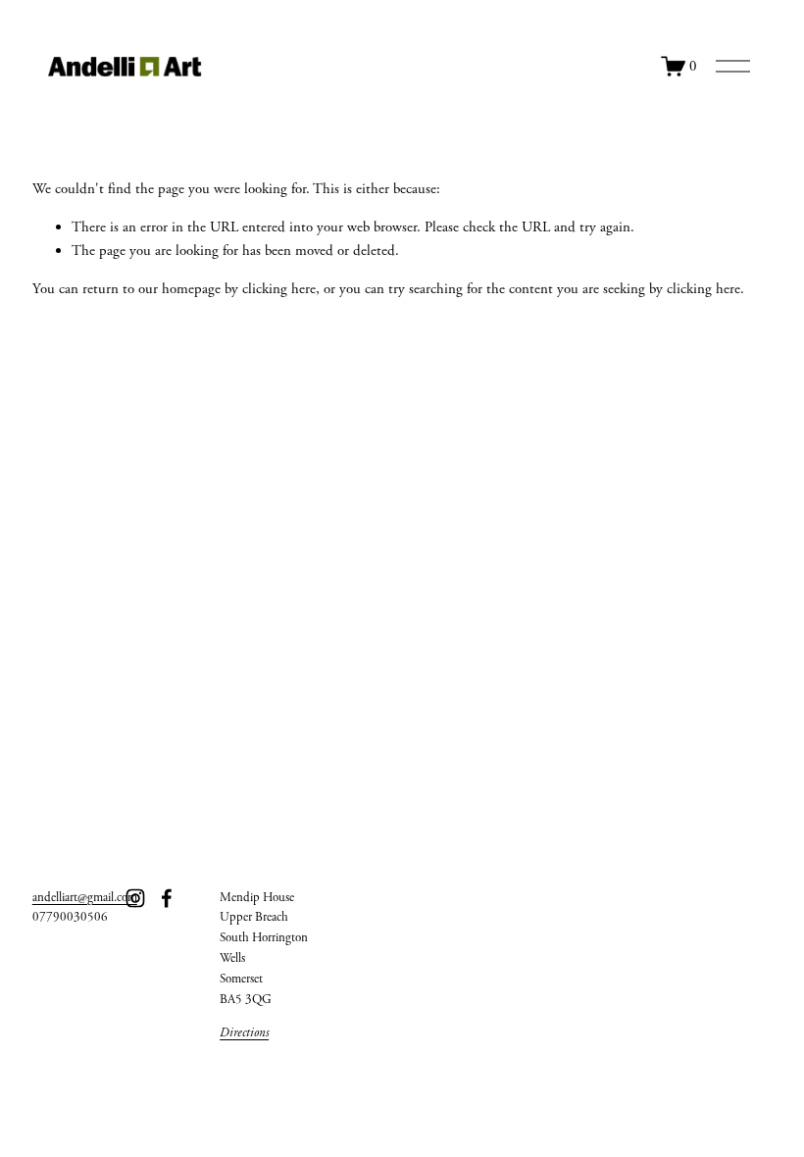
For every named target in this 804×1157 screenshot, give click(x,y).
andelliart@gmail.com (84, 897)
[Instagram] (135, 898)
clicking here (279, 288)
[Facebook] (166, 898)
